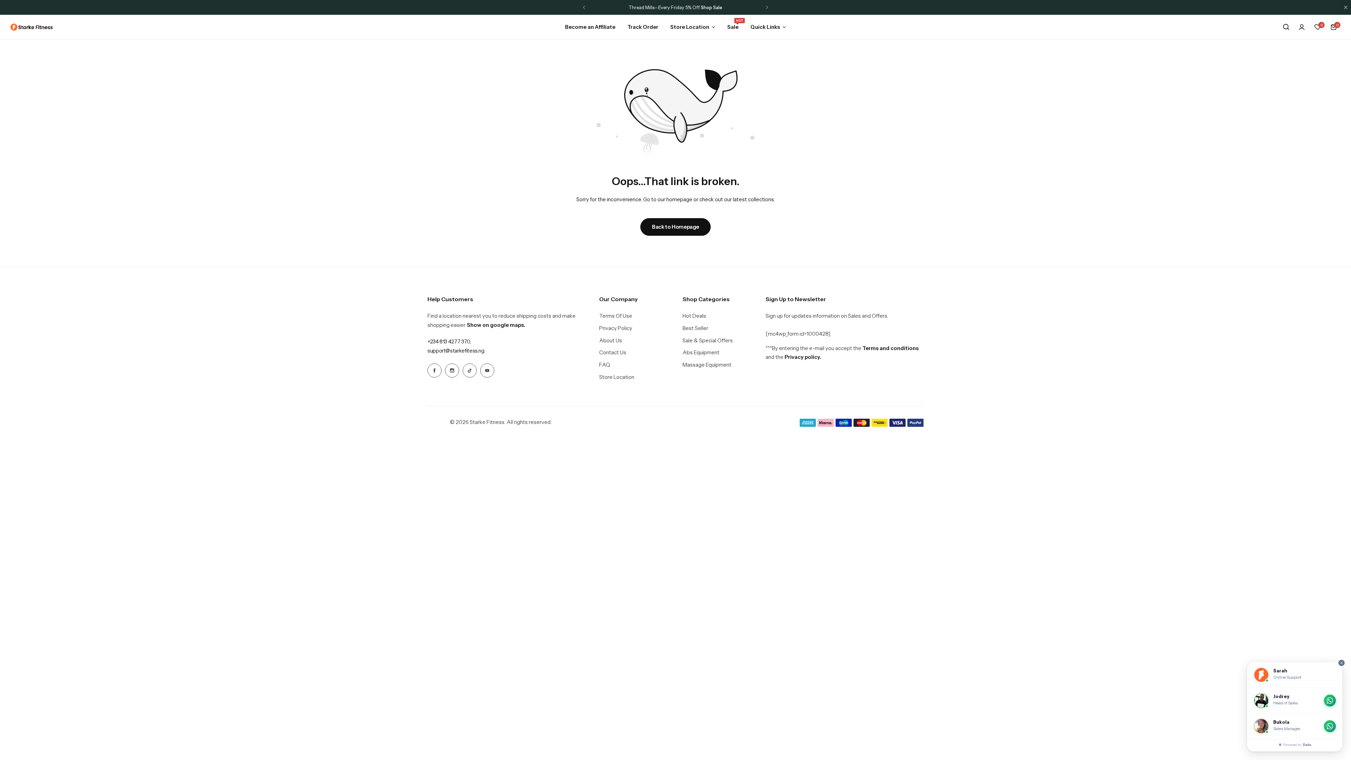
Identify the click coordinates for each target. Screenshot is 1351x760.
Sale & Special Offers (708, 340)
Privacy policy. (803, 357)
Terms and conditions (890, 348)
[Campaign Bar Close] (1345, 7)
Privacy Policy (615, 328)
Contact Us (612, 352)
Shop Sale (711, 7)
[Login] (1302, 27)
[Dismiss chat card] (1341, 663)
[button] (584, 7)
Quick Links (765, 27)
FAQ (604, 365)
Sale (732, 26)
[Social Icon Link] (434, 370)
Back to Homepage (675, 226)
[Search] (1286, 27)
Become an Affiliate (590, 27)
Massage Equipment (707, 365)
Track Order (642, 27)
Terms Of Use (615, 316)
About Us (610, 340)
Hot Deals (694, 316)
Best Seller (695, 328)
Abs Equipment (701, 352)
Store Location (689, 27)
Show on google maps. (496, 325)
